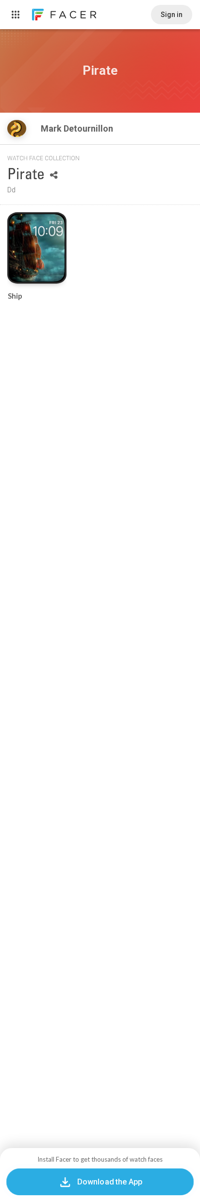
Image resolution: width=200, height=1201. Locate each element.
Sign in (172, 14)
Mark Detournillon (78, 128)
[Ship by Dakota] (37, 247)
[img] (16, 128)
